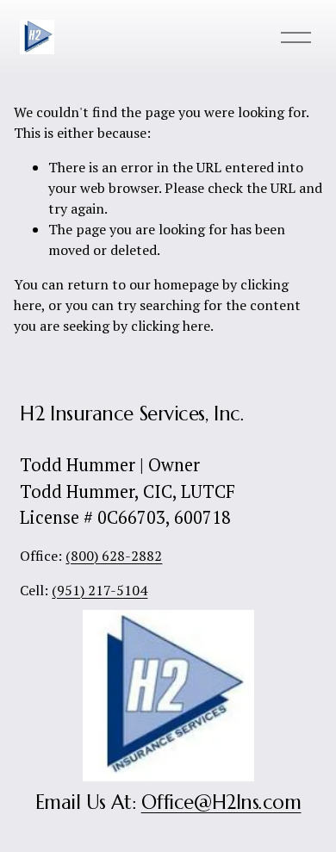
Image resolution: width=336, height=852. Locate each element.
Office (167, 802)
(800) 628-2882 (113, 555)
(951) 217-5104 (99, 590)
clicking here (170, 325)
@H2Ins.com (248, 802)
